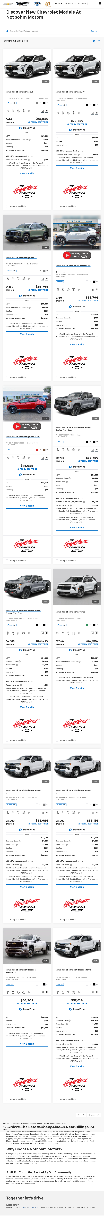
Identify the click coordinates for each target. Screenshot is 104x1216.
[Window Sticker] (46, 111)
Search (94, 31)
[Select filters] (93, 41)
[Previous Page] (78, 1115)
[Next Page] (83, 1115)
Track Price (29, 128)
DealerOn (24, 1207)
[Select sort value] (98, 41)
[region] (27, 152)
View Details (27, 173)
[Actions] (46, 92)
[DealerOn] (12, 1205)
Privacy (37, 1207)
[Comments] (42, 111)
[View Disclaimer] (29, 111)
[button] (48, 66)
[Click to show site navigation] (100, 4)
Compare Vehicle (18, 206)
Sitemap (31, 1207)
